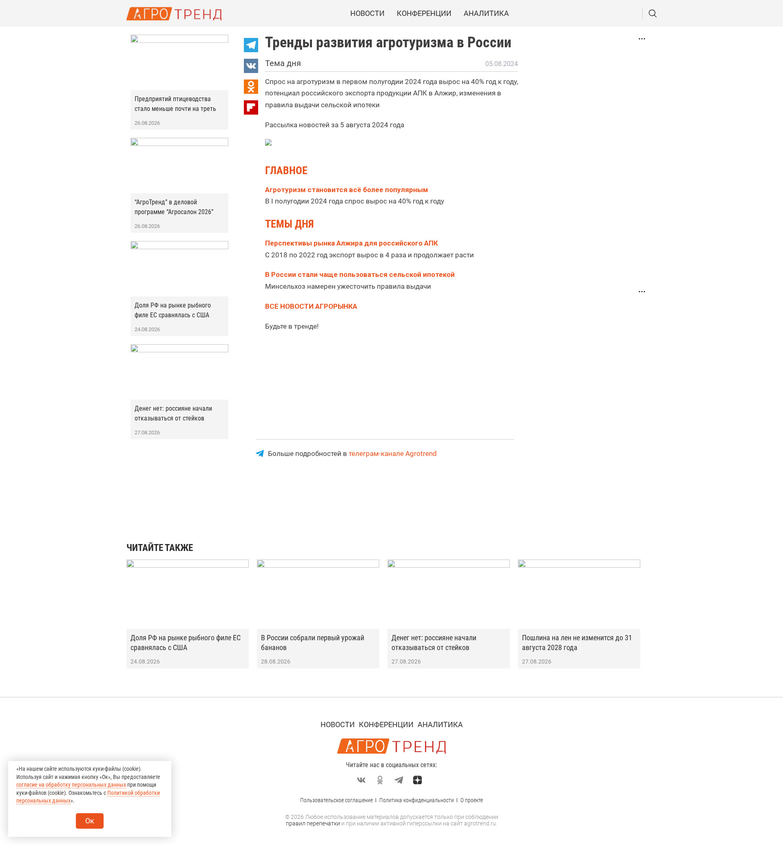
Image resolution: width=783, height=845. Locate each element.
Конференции (424, 13)
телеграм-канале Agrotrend (393, 453)
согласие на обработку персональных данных (71, 784)
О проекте (471, 800)
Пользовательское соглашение (336, 800)
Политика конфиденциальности (416, 800)
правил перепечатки (313, 823)
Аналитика (486, 13)
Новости (367, 13)
